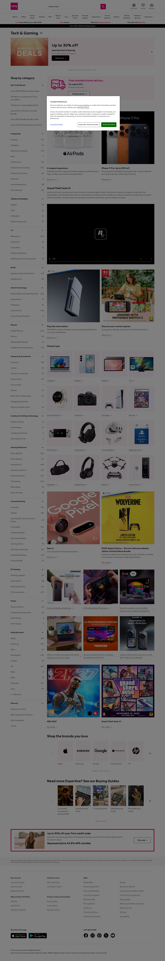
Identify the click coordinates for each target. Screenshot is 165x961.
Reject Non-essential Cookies (88, 124)
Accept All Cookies (109, 124)
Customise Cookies (56, 124)
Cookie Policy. (84, 107)
